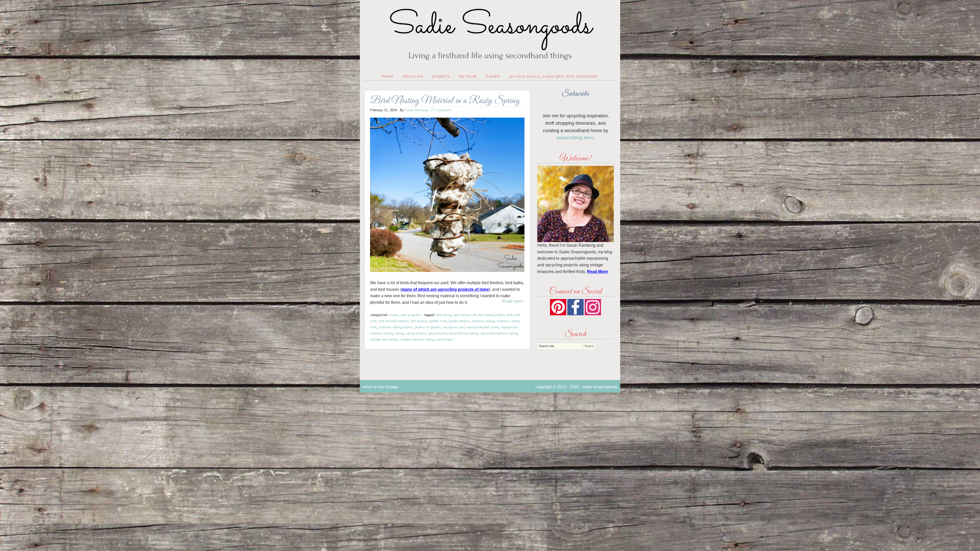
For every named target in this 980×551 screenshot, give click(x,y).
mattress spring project (396, 327)
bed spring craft (465, 315)
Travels (493, 76)
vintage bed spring (383, 339)
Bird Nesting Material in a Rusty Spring (445, 101)
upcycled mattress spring (499, 333)
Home (388, 76)
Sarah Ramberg (416, 110)
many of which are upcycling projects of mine (445, 289)
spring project (416, 333)
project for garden (427, 327)
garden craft (438, 321)
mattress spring (483, 321)
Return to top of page (380, 387)
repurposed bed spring (483, 327)
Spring (399, 333)
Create (393, 315)
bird (509, 315)
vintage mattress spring (416, 339)
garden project (459, 321)
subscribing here (574, 137)
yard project (444, 339)
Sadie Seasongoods (490, 34)
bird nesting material (394, 321)
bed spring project (492, 315)
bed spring (443, 315)
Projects (441, 76)
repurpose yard (453, 327)
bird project (419, 321)
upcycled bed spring (464, 333)
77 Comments (441, 110)
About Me (412, 76)
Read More (597, 271)
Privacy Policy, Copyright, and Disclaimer (553, 76)
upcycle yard (437, 333)
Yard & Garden (410, 315)
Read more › (513, 301)
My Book (468, 76)
